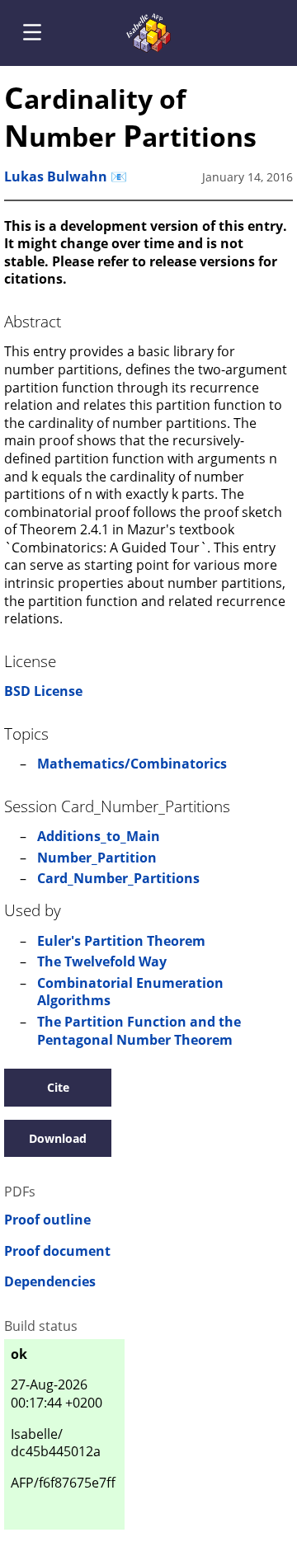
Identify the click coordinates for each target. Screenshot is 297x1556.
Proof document (57, 1251)
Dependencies (50, 1281)
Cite (58, 1087)
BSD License (43, 691)
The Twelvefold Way (102, 961)
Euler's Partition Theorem (121, 941)
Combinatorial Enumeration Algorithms (130, 992)
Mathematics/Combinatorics (132, 763)
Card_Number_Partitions (118, 878)
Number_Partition (97, 858)
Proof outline (47, 1220)
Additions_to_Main (98, 836)
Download (58, 1138)
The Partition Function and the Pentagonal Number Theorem (139, 1031)
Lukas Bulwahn (55, 176)
